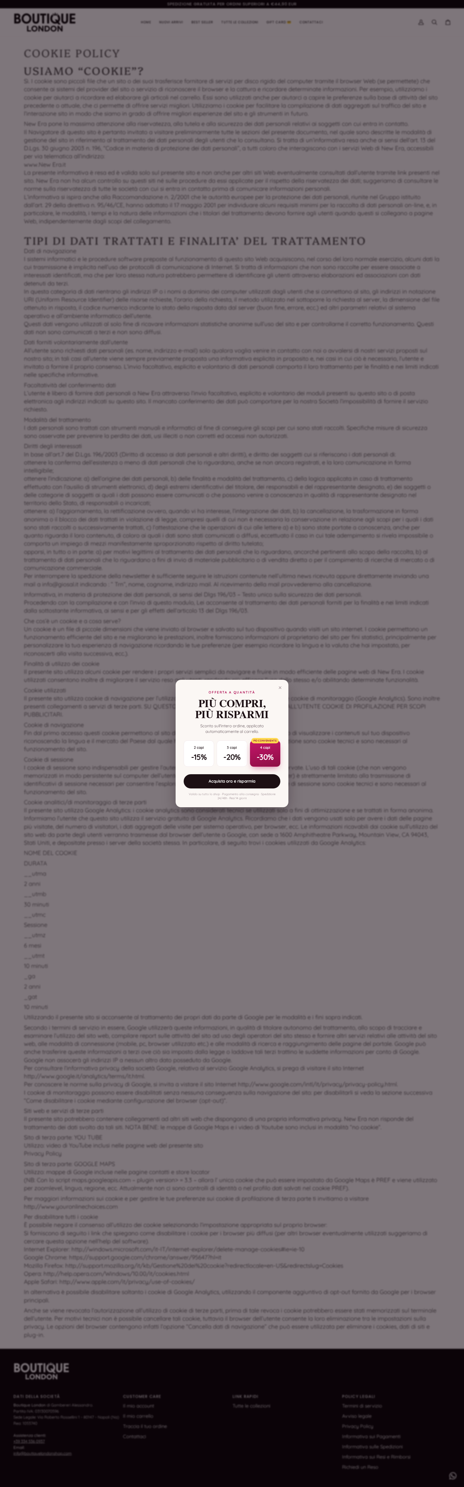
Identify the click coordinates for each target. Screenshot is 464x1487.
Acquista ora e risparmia (232, 781)
